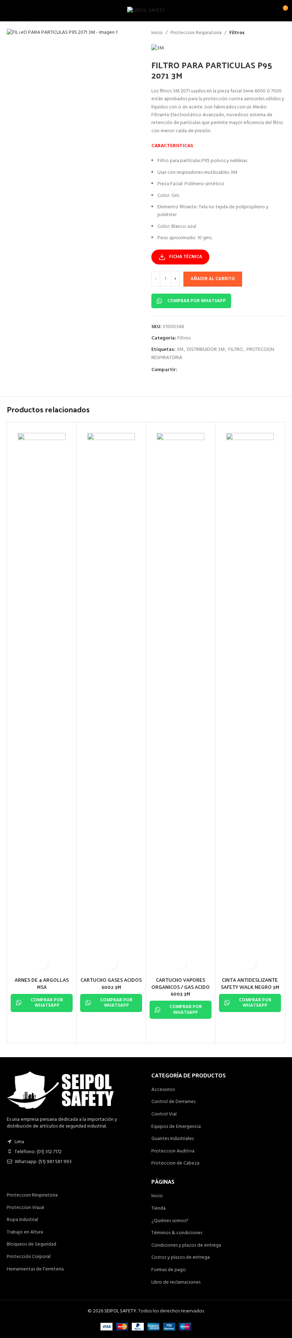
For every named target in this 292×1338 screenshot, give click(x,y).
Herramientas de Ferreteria (35, 1269)
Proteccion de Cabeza (175, 1163)
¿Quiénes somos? (169, 1221)
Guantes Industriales (172, 1138)
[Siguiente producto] (281, 33)
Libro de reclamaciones (175, 1282)
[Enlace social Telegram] (216, 370)
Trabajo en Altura (25, 1232)
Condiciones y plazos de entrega (186, 1245)
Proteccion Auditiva (172, 1151)
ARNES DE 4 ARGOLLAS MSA (42, 983)
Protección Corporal (29, 1257)
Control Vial (164, 1114)
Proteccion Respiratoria (196, 33)
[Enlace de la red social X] (190, 370)
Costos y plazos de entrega (180, 1257)
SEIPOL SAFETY (120, 1311)
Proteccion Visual (25, 1207)
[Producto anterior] (264, 33)
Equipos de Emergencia (176, 1126)
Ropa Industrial (22, 1220)
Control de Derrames (173, 1102)
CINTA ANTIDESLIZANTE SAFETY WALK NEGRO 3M (250, 983)
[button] (42, 963)
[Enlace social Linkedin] (207, 370)
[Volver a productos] (272, 33)
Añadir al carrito (213, 279)
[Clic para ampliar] (20, 24)
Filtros (237, 33)
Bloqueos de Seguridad (31, 1244)
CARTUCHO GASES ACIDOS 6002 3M (111, 983)
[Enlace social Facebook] (181, 370)
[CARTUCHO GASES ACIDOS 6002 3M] (111, 699)
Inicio (157, 33)
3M (180, 350)
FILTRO (235, 350)
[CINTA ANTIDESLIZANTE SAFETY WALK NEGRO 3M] (250, 699)
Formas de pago (168, 1270)
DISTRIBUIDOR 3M (206, 350)
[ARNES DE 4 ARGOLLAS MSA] (42, 699)
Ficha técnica (185, 257)
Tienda (158, 1208)
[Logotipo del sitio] (146, 11)
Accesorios (163, 1089)
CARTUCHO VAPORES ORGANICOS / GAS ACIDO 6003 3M (180, 986)
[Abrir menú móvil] (8, 11)
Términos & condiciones (176, 1233)
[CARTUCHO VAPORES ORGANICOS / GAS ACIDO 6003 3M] (180, 699)
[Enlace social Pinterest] (198, 370)
